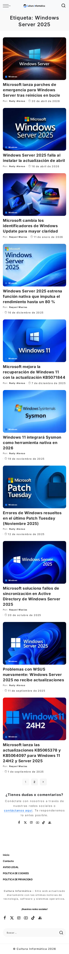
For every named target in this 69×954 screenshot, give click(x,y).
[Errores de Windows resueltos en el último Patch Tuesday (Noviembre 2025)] (34, 487)
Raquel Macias (18, 237)
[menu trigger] (7, 5)
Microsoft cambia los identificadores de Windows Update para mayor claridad (30, 225)
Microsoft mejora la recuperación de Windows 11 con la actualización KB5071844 (34, 372)
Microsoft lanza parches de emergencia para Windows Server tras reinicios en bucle (31, 90)
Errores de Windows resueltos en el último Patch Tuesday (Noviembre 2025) (32, 518)
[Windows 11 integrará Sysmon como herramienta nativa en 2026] (34, 411)
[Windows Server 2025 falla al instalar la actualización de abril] (34, 129)
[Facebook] (19, 822)
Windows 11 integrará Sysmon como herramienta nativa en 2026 (32, 442)
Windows (12, 77)
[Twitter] (25, 822)
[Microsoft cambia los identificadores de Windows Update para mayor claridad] (34, 194)
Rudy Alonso (17, 101)
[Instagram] (32, 822)
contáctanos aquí (18, 810)
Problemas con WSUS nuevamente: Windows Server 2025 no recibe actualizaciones (33, 674)
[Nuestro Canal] (50, 822)
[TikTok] (44, 822)
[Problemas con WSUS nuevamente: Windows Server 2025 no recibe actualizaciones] (34, 643)
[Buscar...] (63, 5)
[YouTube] (38, 822)
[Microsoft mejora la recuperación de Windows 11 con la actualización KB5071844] (34, 340)
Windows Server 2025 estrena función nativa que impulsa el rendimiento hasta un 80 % (32, 296)
